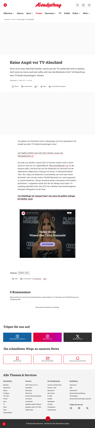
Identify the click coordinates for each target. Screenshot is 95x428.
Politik (67, 13)
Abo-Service (51, 393)
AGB (71, 387)
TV (60, 13)
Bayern (20, 13)
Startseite (7, 19)
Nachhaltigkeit (7, 412)
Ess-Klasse (28, 398)
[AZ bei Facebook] (71, 408)
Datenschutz (73, 390)
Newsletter (28, 387)
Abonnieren (51, 390)
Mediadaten (51, 401)
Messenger (28, 390)
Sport (28, 13)
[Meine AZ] (89, 5)
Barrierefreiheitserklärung (77, 393)
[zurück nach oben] (48, 419)
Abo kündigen (74, 396)
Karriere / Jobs (52, 387)
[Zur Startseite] (48, 8)
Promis (39, 13)
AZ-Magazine (51, 407)
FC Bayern (6, 393)
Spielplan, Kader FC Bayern (33, 404)
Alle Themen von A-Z (31, 385)
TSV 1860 (6, 396)
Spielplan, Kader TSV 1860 (33, 407)
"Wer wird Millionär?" (57, 166)
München (8, 13)
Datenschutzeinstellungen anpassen (80, 398)
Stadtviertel (6, 387)
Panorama (49, 13)
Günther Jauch (24, 273)
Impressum (73, 385)
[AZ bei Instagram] (79, 408)
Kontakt (50, 398)
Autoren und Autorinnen (55, 385)
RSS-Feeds (28, 393)
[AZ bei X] (87, 408)
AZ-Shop (50, 404)
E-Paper (50, 396)
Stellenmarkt (29, 410)
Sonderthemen (52, 410)
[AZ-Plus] (5, 5)
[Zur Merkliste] (83, 5)
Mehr (85, 13)
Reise (5, 410)
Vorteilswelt (29, 401)
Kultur (75, 13)
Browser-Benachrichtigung (33, 396)
